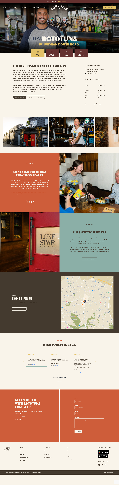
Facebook (20, 419)
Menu (4, 7)
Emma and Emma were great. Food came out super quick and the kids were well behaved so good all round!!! (59, 361)
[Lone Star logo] (59, 8)
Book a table (48, 457)
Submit (78, 431)
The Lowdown (48, 451)
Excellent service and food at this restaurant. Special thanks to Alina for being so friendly (36, 361)
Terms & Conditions (36, 472)
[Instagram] (105, 465)
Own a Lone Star (71, 453)
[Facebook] (99, 465)
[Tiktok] (102, 465)
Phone (76, 411)
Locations (12, 7)
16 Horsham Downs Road (59, 44)
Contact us (70, 447)
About (44, 7)
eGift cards (70, 456)
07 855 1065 (21, 417)
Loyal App (23, 461)
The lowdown (34, 7)
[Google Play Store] (103, 452)
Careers (69, 450)
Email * (76, 405)
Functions (22, 7)
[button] (23, 361)
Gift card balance (71, 462)
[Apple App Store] (103, 456)
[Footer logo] (8, 456)
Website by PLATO (108, 472)
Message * (77, 417)
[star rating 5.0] (36, 354)
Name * (76, 399)
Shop (83, 7)
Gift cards (69, 459)
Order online (24, 457)
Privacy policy (26, 472)
